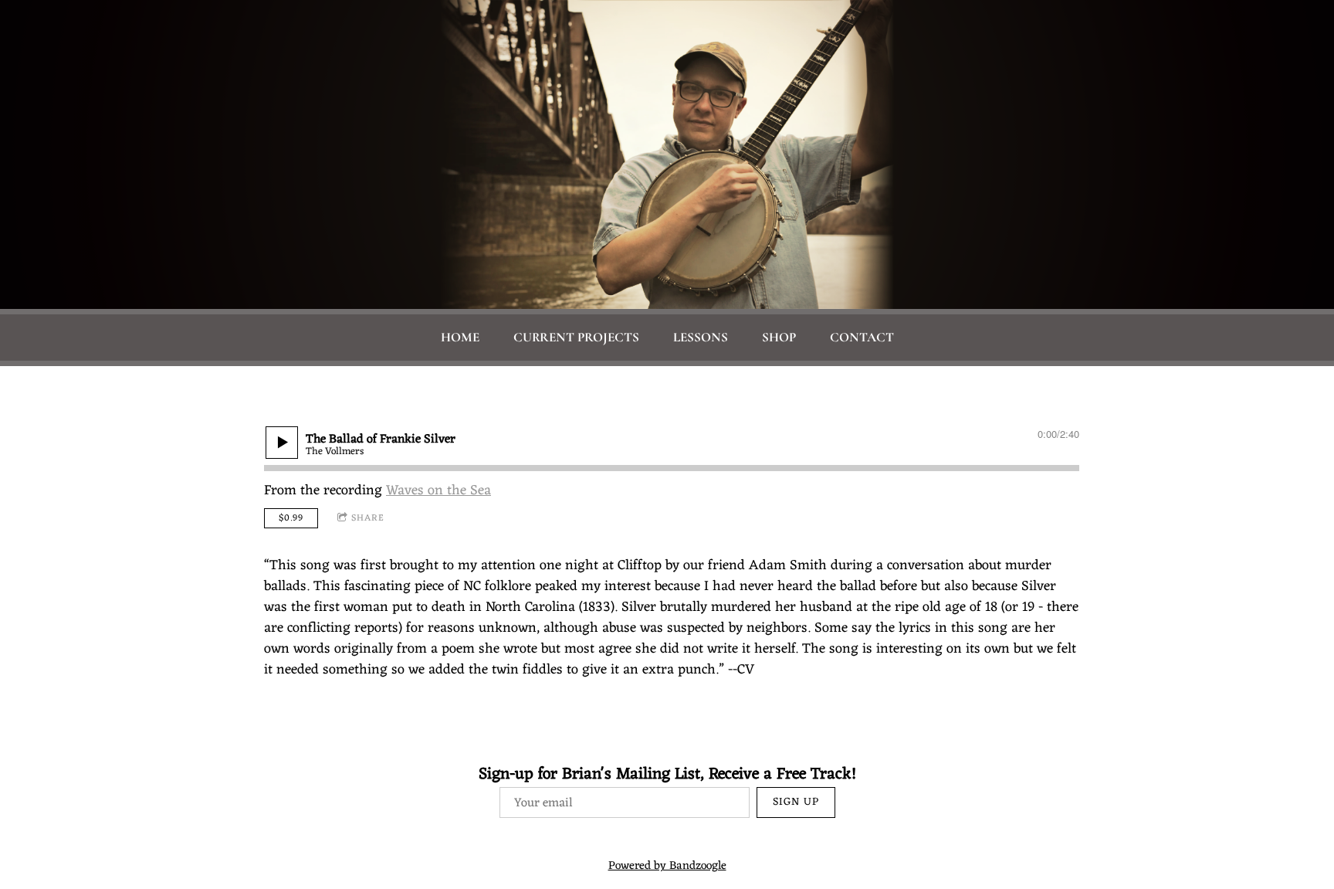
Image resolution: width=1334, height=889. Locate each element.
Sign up (796, 802)
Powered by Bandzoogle (667, 866)
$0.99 (291, 518)
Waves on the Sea (438, 490)
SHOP (779, 337)
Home (460, 337)
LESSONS (700, 337)
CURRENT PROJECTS (576, 337)
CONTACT (862, 337)
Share (367, 518)
